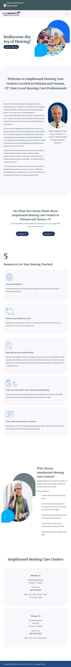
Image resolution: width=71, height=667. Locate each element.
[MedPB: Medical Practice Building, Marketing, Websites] (26, 664)
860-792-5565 (35, 590)
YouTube (52, 664)
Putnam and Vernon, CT (15, 3)
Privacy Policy (8, 664)
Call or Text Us (11, 47)
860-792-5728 (35, 633)
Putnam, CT (22, 234)
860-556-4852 (12, 6)
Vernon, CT (48, 234)
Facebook (49, 664)
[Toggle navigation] (67, 14)
